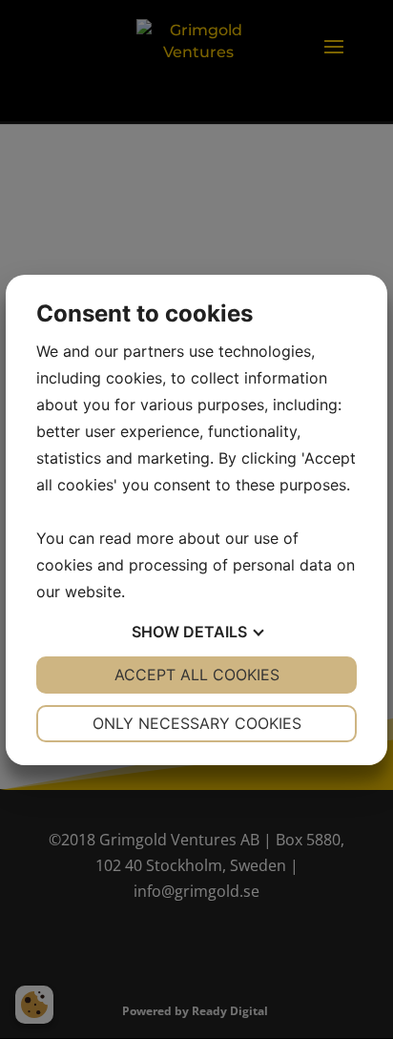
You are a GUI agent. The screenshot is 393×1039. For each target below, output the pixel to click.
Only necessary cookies (197, 723)
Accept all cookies (196, 674)
